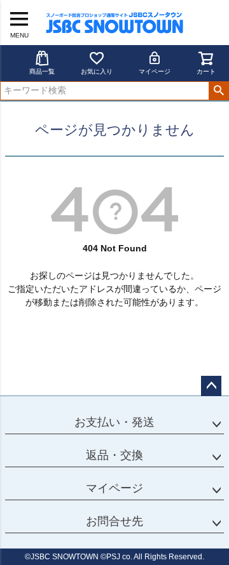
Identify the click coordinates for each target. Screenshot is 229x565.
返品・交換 (114, 455)
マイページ (154, 71)
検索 (218, 91)
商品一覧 (42, 71)
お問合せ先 (114, 521)
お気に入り (97, 71)
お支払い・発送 (114, 422)
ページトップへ (211, 386)
